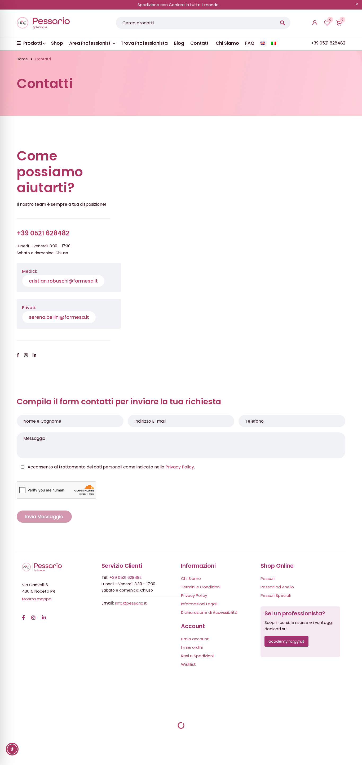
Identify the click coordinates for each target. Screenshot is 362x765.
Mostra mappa (36, 599)
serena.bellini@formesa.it (59, 317)
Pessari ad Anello (277, 587)
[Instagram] (33, 615)
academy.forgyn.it (286, 641)
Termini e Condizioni (200, 587)
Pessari (268, 578)
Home (22, 59)
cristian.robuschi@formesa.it (63, 281)
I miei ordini (192, 647)
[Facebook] (23, 615)
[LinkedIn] (44, 615)
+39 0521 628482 (125, 577)
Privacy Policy (179, 467)
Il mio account (195, 639)
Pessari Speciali (276, 595)
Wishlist (330, 19)
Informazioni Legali (199, 604)
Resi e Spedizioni (197, 656)
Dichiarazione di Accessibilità (209, 612)
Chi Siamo (191, 578)
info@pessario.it (131, 603)
